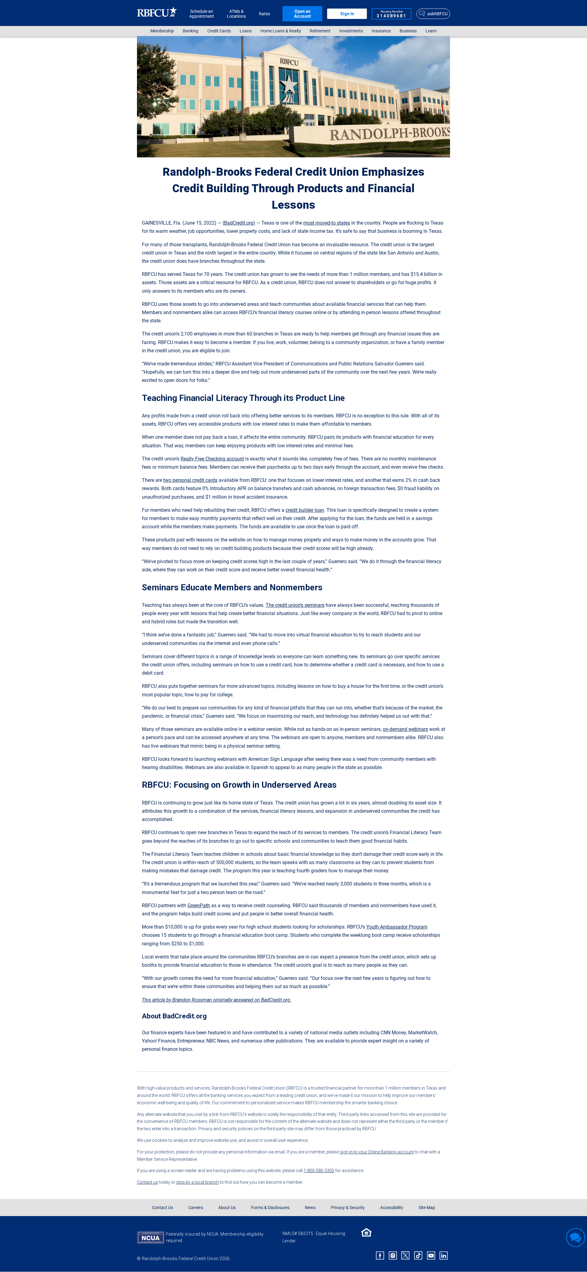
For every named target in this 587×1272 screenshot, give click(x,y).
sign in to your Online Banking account (377, 1151)
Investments (351, 31)
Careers (195, 1207)
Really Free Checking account (212, 459)
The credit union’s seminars (295, 605)
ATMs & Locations (236, 14)
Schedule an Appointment (201, 14)
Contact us (147, 1182)
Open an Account (302, 14)
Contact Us (162, 1207)
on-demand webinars (405, 729)
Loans (246, 31)
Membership (162, 31)
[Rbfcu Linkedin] (443, 1255)
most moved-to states (326, 223)
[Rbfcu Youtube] (431, 1255)
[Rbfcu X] (405, 1255)
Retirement (320, 31)
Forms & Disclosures (270, 1207)
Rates (264, 13)
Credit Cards (219, 31)
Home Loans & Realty (280, 31)
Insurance (381, 31)
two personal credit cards (190, 480)
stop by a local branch (197, 1182)
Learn (431, 31)
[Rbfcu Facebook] (380, 1255)
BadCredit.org (238, 223)
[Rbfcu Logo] (157, 13)
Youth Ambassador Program (396, 927)
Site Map (427, 1207)
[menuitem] (162, 31)
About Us (227, 1207)
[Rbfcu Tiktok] (418, 1255)
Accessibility (391, 1207)
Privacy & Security (348, 1207)
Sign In (347, 13)
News (310, 1207)
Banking (190, 31)
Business (408, 31)
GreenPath (198, 905)
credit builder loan (305, 510)
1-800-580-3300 (319, 1170)
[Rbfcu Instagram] (392, 1255)
